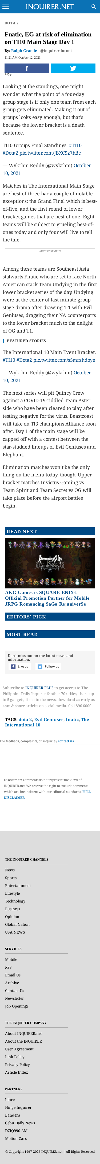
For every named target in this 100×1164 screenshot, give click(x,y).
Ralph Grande (24, 50)
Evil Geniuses (48, 719)
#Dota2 (10, 153)
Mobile (11, 959)
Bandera (12, 1115)
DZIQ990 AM (16, 1130)
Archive (12, 982)
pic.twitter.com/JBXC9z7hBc (50, 153)
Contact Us (14, 990)
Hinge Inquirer (18, 1107)
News (10, 869)
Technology (15, 901)
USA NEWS (15, 932)
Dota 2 (11, 23)
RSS (8, 967)
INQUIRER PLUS (39, 687)
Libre (10, 1099)
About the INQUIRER (23, 1041)
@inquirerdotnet (56, 50)
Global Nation (17, 924)
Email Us (13, 975)
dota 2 (25, 719)
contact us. (66, 741)
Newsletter (14, 998)
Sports (11, 877)
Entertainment (18, 885)
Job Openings (17, 1006)
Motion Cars (16, 1138)
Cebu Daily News (20, 1122)
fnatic (72, 719)
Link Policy (15, 1056)
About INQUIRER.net (23, 1033)
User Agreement (19, 1048)
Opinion (12, 916)
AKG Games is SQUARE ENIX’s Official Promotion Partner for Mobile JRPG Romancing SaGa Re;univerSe (47, 598)
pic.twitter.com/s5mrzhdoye (64, 360)
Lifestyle (12, 893)
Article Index (16, 1072)
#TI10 (75, 145)
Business (12, 908)
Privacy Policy (17, 1064)
